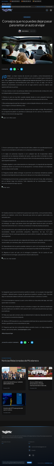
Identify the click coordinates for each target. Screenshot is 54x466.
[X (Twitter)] (33, 455)
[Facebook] (29, 455)
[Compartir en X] (18, 69)
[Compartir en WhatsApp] (14, 69)
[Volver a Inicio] (7, 10)
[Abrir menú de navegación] (51, 10)
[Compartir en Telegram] (21, 69)
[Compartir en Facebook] (11, 69)
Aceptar (29, 462)
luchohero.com (48, 463)
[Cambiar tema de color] (47, 10)
